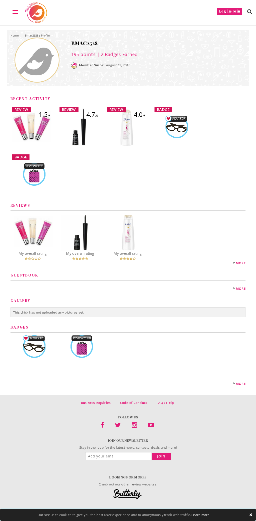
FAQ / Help (165, 402)
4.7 (92, 114)
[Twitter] (118, 426)
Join (161, 456)
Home (14, 35)
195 (83, 54)
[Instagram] (134, 426)
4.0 (140, 114)
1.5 (44, 114)
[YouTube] (151, 426)
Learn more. (201, 514)
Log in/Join (229, 11)
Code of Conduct (133, 402)
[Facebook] (102, 426)
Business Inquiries (96, 402)
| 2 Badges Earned (117, 54)
